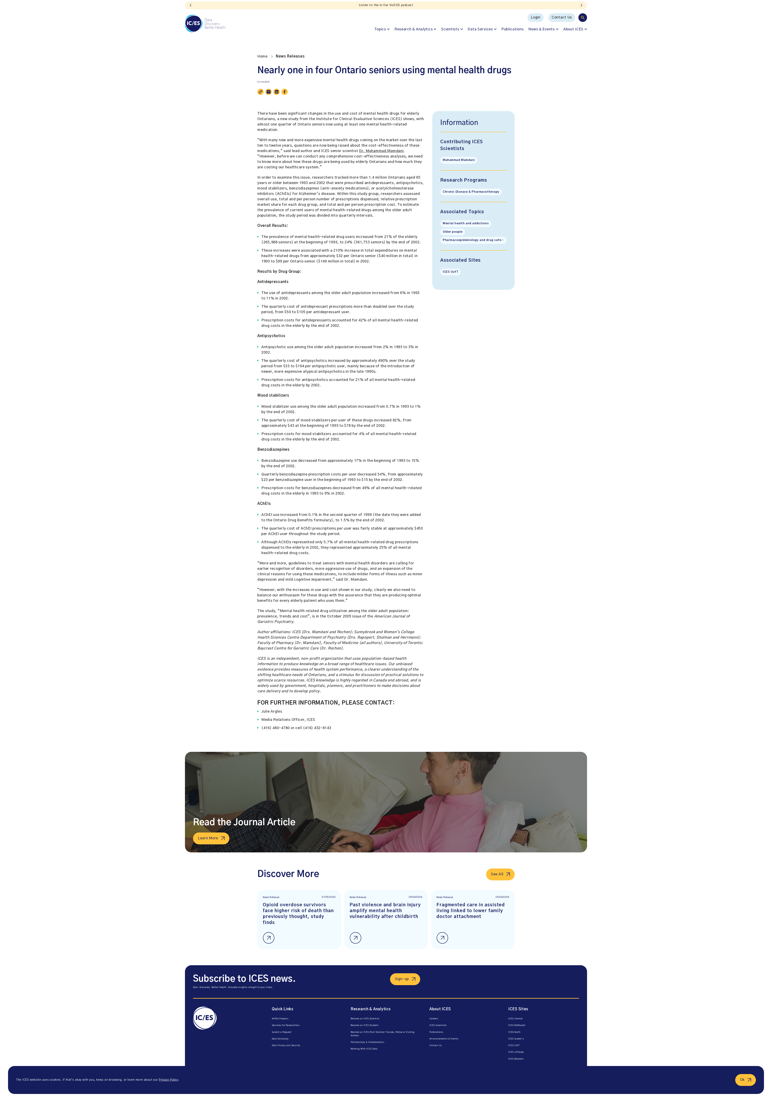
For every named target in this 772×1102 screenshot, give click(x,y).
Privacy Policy (168, 1079)
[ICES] (205, 23)
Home (262, 56)
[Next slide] (581, 5)
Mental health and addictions (466, 223)
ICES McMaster (516, 1025)
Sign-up (402, 979)
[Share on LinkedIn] (276, 91)
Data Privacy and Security (286, 1045)
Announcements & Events (443, 1039)
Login (535, 17)
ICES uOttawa (516, 1052)
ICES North (514, 1032)
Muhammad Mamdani (459, 160)
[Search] (582, 17)
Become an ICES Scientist (365, 1019)
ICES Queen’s (516, 1039)
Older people (453, 231)
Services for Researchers (286, 1025)
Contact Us (562, 17)
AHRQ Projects (280, 1019)
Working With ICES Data (364, 1049)
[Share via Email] (268, 91)
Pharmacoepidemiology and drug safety (474, 240)
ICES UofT (450, 272)
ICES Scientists (438, 1025)
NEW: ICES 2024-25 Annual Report (386, 5)
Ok (742, 1080)
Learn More (208, 838)
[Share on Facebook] (284, 91)
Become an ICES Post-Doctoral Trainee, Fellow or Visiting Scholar (383, 1034)
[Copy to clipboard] (260, 91)
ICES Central (515, 1019)
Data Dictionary (280, 1039)
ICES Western (516, 1059)
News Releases (290, 56)
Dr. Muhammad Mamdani (381, 151)
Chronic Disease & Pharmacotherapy (471, 191)
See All (497, 874)
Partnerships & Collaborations (367, 1042)
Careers (433, 1019)
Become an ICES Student (364, 1025)
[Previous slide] (190, 5)
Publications (512, 29)
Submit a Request (282, 1032)
